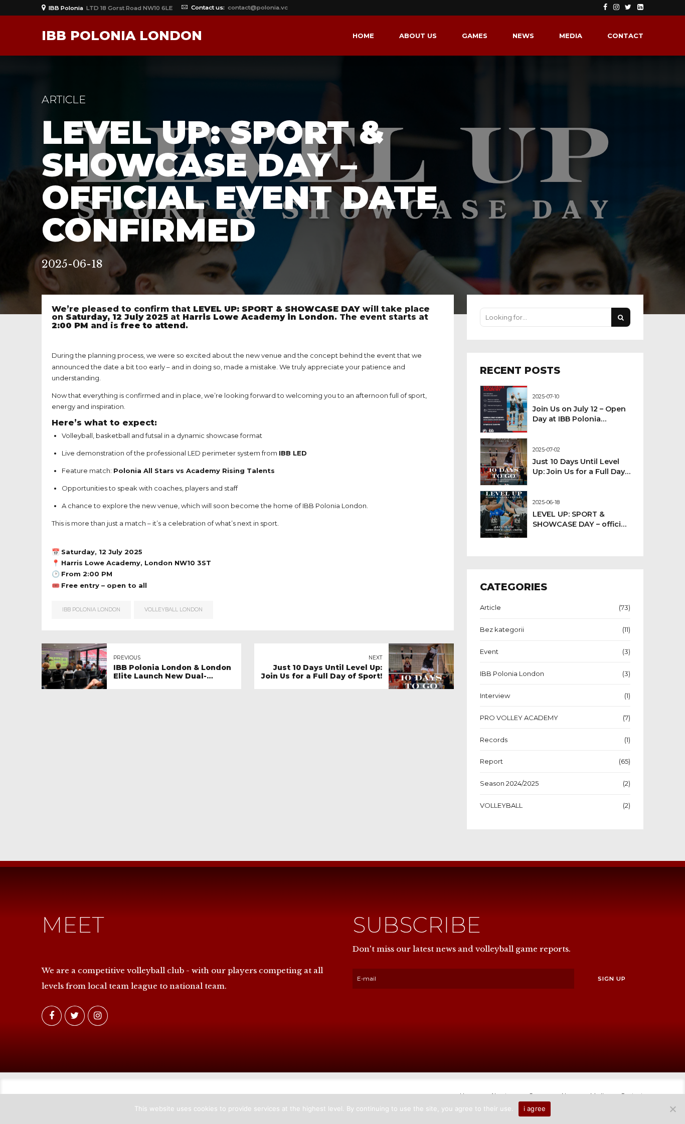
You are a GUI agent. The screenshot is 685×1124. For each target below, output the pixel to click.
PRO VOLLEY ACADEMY (519, 718)
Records (493, 740)
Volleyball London (173, 609)
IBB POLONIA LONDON (122, 36)
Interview (495, 696)
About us (418, 36)
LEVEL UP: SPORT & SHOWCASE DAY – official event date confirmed (580, 524)
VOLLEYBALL (501, 805)
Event (489, 651)
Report (491, 761)
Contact (625, 36)
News (523, 36)
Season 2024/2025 (509, 783)
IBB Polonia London (91, 609)
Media (570, 36)
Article (64, 99)
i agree (535, 1108)
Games (474, 36)
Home (363, 36)
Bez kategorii (502, 629)
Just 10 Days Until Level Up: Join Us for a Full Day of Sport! (579, 471)
